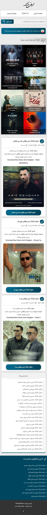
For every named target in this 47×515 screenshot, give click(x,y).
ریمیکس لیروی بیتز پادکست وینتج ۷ (30, 407)
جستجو (9, 21)
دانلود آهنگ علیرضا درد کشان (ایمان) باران (29, 421)
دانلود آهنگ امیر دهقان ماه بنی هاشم (26, 141)
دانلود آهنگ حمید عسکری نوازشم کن (30, 442)
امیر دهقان (19, 154)
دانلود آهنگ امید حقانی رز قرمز (32, 431)
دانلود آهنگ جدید (19, 506)
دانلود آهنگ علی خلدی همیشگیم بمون (29, 449)
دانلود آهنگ (33, 151)
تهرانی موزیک (23, 4)
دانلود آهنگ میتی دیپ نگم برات (32, 414)
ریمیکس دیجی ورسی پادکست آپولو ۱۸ (30, 403)
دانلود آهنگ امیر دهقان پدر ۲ (29, 299)
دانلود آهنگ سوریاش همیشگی (32, 389)
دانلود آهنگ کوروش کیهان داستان (31, 428)
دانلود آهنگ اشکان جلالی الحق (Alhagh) (29, 435)
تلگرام (23, 511)
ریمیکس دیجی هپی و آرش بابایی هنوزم (29, 410)
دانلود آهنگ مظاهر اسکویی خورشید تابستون (28, 445)
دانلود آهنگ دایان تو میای (34, 424)
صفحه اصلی (38, 13)
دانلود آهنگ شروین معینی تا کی (32, 385)
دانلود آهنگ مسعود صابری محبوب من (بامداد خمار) (26, 438)
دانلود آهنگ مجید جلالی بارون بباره (31, 417)
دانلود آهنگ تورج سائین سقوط (32, 392)
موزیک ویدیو (11, 13)
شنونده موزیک (38, 154)
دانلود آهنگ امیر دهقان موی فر (28, 221)
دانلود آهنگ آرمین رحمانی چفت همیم (30, 382)
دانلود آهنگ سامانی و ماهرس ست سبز (29, 400)
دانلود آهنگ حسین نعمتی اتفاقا (32, 396)
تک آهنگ (25, 13)
